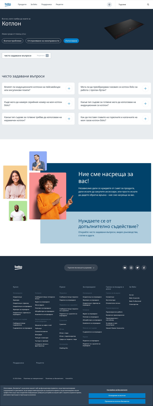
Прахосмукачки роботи (114, 312)
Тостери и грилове (41, 341)
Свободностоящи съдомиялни (19, 324)
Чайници (38, 328)
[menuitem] (22, 4)
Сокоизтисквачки (41, 331)
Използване (71, 40)
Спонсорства (133, 304)
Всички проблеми (12, 40)
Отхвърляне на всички (117, 395)
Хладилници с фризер (21, 303)
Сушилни (62, 324)
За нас (131, 295)
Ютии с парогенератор (67, 336)
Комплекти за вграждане (44, 314)
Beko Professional (135, 301)
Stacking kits (63, 348)
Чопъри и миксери (41, 338)
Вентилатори (110, 300)
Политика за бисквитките (54, 378)
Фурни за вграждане (42, 302)
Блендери (38, 334)
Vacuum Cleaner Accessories (115, 328)
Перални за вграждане (67, 300)
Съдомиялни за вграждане (22, 328)
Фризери (16, 300)
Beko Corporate (134, 298)
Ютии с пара (63, 333)
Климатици (110, 297)
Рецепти (40, 363)
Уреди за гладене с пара (68, 339)
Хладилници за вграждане (22, 306)
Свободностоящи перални (68, 297)
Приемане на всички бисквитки (117, 401)
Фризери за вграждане (21, 309)
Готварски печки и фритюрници (41, 345)
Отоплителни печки (113, 303)
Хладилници (17, 297)
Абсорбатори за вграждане (44, 311)
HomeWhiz (69, 378)
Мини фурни (39, 305)
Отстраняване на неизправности (43, 40)
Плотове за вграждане (43, 308)
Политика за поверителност (33, 378)
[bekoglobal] (8, 4)
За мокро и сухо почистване (111, 324)
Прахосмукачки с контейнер (112, 319)
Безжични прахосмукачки (115, 315)
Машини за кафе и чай (43, 325)
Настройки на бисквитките (117, 390)
